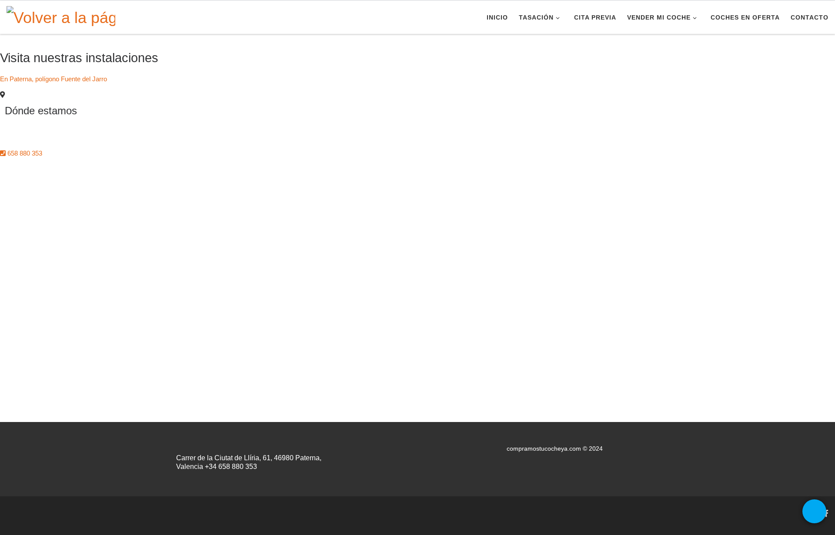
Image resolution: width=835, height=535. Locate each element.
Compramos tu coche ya (65, 511)
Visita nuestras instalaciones (79, 58)
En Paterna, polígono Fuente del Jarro (53, 79)
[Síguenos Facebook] (826, 513)
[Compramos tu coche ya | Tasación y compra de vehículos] (61, 16)
